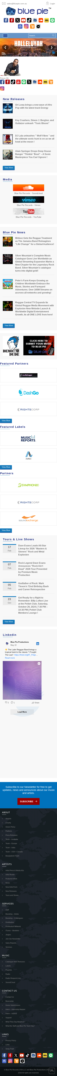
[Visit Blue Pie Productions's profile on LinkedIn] (8, 643)
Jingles (8, 935)
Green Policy (10, 827)
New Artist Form (11, 887)
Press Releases (11, 835)
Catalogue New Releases (15, 962)
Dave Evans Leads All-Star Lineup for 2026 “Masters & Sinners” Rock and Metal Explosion (32, 550)
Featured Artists (11, 879)
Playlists (9, 970)
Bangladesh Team (12, 856)
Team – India (10, 848)
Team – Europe (11, 843)
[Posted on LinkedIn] (37, 643)
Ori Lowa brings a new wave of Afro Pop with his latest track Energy (33, 106)
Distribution (10, 922)
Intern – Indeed (11, 1014)
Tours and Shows (12, 895)
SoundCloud (10, 982)
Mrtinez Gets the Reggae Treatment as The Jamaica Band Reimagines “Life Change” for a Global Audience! (34, 241)
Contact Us (10, 997)
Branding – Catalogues (14, 918)
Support (8, 1018)
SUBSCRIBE (26, 801)
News (8, 883)
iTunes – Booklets (12, 931)
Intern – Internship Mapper (15, 1009)
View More (9, 168)
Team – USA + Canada (14, 852)
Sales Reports (11, 943)
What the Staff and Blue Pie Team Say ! (20, 1026)
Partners (9, 831)
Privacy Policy (11, 1041)
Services (9, 947)
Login (52, 3)
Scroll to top (52, 1071)
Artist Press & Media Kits (15, 870)
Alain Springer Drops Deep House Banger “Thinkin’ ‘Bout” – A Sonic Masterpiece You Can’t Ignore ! (33, 154)
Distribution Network (13, 926)
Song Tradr (10, 1049)
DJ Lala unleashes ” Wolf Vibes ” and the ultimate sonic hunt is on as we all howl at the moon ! (34, 139)
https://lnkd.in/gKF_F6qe (25, 655)
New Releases (11, 891)
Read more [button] (10, 658)
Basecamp (10, 1001)
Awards (8, 819)
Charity (8, 823)
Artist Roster (10, 875)
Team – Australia (12, 839)
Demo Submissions (13, 1005)
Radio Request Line (13, 978)
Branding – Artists (12, 914)
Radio (8, 974)
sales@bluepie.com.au (17, 3)
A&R (7, 910)
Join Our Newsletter (13, 939)
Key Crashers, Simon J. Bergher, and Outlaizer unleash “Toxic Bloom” (34, 121)
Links (8, 1045)
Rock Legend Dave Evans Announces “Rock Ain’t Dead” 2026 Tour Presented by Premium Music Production (32, 569)
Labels (8, 966)
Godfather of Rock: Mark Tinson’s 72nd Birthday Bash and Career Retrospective (33, 586)
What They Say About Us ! (15, 1022)
